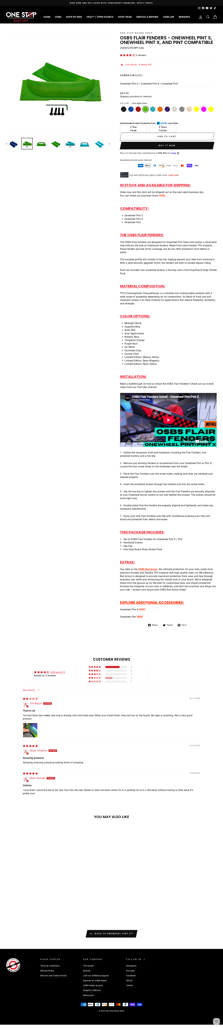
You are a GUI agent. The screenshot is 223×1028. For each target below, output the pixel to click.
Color (133, 103)
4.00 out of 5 (57, 672)
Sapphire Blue (131, 109)
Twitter (129, 985)
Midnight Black (124, 109)
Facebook (131, 975)
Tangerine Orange (160, 109)
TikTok (129, 980)
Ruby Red (138, 109)
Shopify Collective (92, 990)
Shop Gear (125, 16)
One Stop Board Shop (136, 33)
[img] (30, 698)
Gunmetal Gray (182, 109)
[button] (127, 55)
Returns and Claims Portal (53, 975)
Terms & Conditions (50, 966)
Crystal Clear (189, 109)
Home (47, 16)
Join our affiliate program (96, 975)
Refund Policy (47, 971)
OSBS (58, 16)
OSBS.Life (168, 16)
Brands (86, 971)
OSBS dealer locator (93, 985)
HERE (162, 195)
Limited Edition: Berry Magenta (204, 109)
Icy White (175, 109)
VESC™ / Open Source (99, 16)
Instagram (131, 966)
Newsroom (88, 995)
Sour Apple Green (145, 109)
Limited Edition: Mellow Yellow (196, 109)
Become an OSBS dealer (95, 980)
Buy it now (167, 145)
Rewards (184, 16)
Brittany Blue (153, 109)
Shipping (124, 96)
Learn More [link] (173, 123)
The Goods (88, 966)
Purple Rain (167, 109)
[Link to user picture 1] (30, 730)
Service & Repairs (147, 16)
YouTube (130, 971)
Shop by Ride (74, 16)
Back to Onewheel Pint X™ (113, 934)
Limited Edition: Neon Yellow (211, 109)
